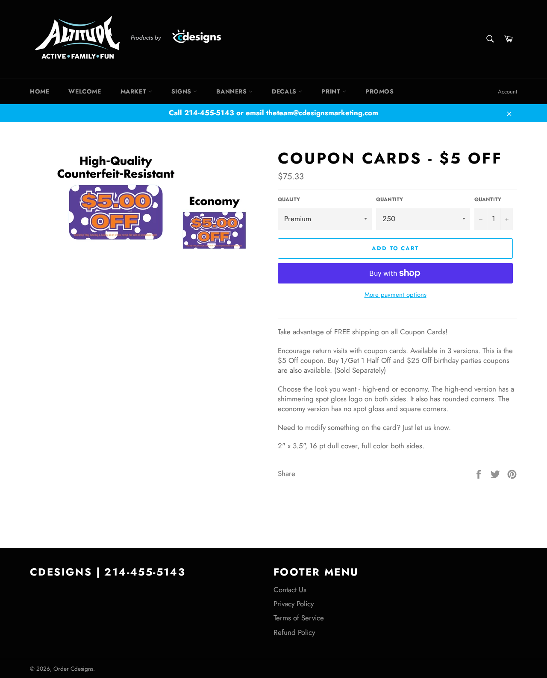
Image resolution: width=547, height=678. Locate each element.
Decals (285, 91)
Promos (379, 91)
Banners (232, 91)
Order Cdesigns (73, 668)
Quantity (389, 199)
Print (331, 91)
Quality (289, 199)
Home (39, 91)
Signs (182, 91)
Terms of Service (299, 618)
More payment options (395, 294)
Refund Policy (294, 632)
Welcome (84, 91)
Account (507, 92)
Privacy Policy (294, 604)
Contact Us (290, 589)
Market (134, 91)
